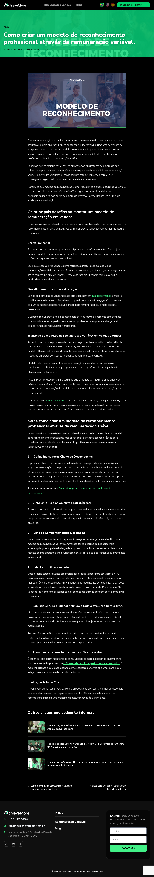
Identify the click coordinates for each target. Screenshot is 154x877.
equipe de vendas (55, 400)
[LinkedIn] (6, 844)
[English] (107, 5)
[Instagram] (13, 844)
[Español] (113, 5)
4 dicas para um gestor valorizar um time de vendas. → (108, 787)
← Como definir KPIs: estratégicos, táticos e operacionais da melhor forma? (50, 787)
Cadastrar (128, 848)
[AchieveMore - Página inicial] (15, 5)
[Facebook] (20, 844)
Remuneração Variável (57, 4)
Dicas (46, 49)
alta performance (101, 296)
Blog (79, 4)
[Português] (102, 5)
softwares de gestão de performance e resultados (91, 663)
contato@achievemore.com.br (24, 826)
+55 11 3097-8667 (16, 819)
